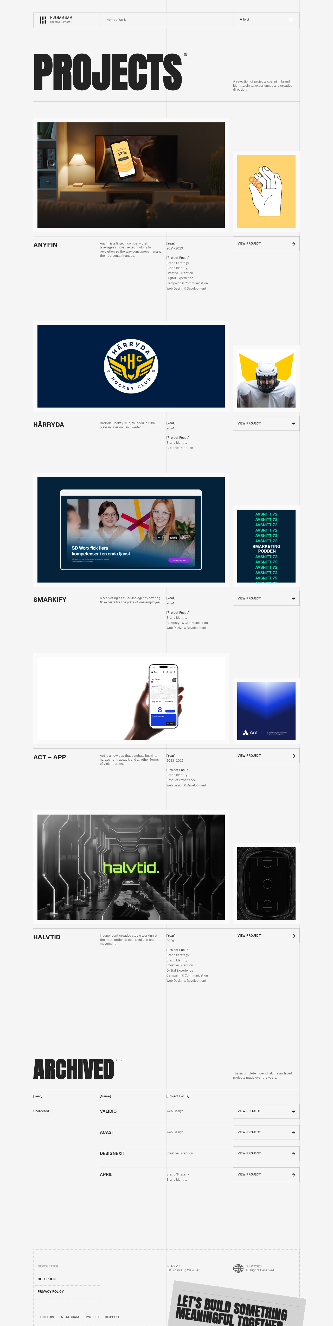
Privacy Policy (51, 1291)
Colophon (47, 1279)
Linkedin (47, 1317)
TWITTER (92, 1317)
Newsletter (48, 1266)
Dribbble (112, 1317)
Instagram (69, 1317)
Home (110, 20)
